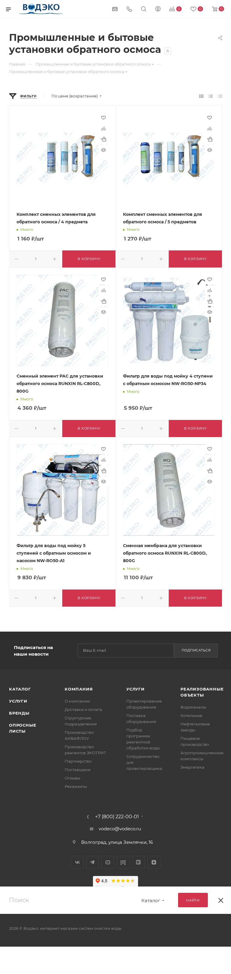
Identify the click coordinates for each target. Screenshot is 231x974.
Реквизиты (76, 786)
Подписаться (196, 650)
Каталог (20, 689)
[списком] (211, 96)
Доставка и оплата (83, 709)
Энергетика (192, 767)
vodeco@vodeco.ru (120, 829)
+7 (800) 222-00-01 (117, 816)
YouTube (107, 862)
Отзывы (72, 778)
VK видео (138, 862)
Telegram (92, 862)
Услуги (18, 701)
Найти (193, 900)
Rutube (123, 862)
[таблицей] (220, 96)
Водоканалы (193, 707)
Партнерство (78, 761)
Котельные (191, 715)
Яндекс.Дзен (153, 862)
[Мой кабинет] (158, 9)
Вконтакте (77, 862)
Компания (79, 689)
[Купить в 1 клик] (103, 139)
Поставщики (78, 769)
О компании (77, 701)
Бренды (19, 713)
